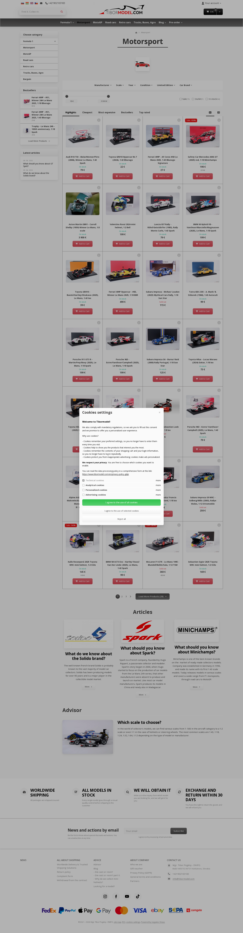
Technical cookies (95, 480)
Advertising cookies (96, 495)
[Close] (159, 412)
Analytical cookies (95, 485)
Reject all (121, 519)
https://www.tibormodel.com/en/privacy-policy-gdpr (105, 474)
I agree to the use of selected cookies (121, 510)
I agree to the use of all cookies (121, 502)
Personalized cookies (96, 490)
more (158, 480)
